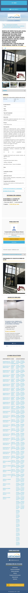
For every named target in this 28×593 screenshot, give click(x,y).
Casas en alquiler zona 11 (13, 385)
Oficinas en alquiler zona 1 (18, 457)
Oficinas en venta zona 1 (18, 507)
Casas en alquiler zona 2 (13, 371)
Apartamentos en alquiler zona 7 (6, 380)
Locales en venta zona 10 (18, 435)
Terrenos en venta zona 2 (22, 457)
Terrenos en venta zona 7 (22, 466)
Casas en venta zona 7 (13, 435)
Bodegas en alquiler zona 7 (22, 371)
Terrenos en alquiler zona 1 (22, 439)
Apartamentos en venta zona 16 (6, 457)
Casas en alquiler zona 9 (13, 376)
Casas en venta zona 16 (13, 471)
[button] (25, 51)
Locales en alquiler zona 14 (18, 407)
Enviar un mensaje (14, 239)
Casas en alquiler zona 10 (13, 380)
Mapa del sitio (15, 577)
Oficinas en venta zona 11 (18, 525)
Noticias (15, 573)
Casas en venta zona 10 (13, 444)
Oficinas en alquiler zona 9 (18, 475)
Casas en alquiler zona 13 (13, 389)
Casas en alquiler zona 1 (13, 367)
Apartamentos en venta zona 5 (6, 425)
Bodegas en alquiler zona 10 (22, 380)
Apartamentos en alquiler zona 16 (6, 407)
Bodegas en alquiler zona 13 (22, 394)
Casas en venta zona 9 (13, 439)
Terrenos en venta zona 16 (22, 498)
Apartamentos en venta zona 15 (6, 452)
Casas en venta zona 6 (13, 430)
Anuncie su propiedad (15, 569)
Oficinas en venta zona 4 (18, 512)
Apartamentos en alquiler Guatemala (7, 362)
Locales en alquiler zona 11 (18, 398)
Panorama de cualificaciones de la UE (12, 254)
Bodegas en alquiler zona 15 (22, 403)
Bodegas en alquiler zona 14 (22, 398)
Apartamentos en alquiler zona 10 (6, 385)
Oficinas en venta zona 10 (18, 521)
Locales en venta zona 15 (18, 448)
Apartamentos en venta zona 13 (6, 443)
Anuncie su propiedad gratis (16, 585)
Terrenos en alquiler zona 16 (22, 448)
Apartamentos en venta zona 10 (6, 434)
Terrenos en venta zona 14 (22, 489)
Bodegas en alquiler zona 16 (22, 407)
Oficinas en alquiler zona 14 (18, 493)
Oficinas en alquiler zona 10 (18, 480)
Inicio (4, 24)
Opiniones (15, 579)
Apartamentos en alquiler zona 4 (6, 371)
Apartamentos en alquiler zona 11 (6, 389)
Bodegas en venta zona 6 (22, 425)
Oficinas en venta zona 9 (18, 516)
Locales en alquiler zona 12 (18, 394)
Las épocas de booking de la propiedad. (12, 188)
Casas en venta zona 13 (13, 457)
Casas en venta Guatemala (13, 407)
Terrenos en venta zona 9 (22, 475)
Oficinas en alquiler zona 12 (18, 489)
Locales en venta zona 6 (18, 425)
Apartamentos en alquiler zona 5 (6, 375)
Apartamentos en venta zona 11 (6, 439)
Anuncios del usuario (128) (14, 236)
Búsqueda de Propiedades (11, 24)
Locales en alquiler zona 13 (18, 403)
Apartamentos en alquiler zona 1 (6, 366)
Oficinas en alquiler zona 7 (18, 471)
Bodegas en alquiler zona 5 (22, 367)
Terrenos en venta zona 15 (22, 493)
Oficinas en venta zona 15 (18, 539)
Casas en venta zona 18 (13, 475)
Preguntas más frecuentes (15, 575)
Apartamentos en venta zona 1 (6, 412)
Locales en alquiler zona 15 (18, 412)
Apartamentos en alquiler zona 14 (6, 398)
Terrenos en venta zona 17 (22, 502)
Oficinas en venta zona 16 (18, 543)
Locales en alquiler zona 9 (18, 385)
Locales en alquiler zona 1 (18, 362)
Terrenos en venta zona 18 (22, 507)
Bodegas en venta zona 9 (22, 430)
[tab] (14, 90)
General (5, 90)
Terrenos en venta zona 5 (22, 462)
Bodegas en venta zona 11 (22, 435)
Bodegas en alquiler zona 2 (22, 362)
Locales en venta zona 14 (18, 444)
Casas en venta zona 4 (13, 421)
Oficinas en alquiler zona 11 (18, 484)
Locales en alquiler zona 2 (18, 367)
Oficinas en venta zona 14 (18, 534)
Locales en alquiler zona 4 (18, 371)
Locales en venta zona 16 (18, 453)
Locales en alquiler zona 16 (18, 416)
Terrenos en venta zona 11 (22, 484)
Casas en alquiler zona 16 (13, 403)
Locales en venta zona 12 (18, 439)
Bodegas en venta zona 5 (22, 421)
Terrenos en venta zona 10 (22, 480)
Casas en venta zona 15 (13, 466)
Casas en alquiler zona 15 (13, 398)
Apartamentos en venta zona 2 (6, 416)
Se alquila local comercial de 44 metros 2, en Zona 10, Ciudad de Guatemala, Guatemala (13, 322)
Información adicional (9, 191)
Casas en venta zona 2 (13, 416)
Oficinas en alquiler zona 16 (18, 502)
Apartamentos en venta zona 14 (6, 448)
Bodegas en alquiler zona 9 (22, 376)
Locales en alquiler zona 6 (18, 376)
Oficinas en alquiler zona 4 (18, 462)
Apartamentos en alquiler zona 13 (6, 394)
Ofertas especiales (15, 571)
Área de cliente (14, 9)
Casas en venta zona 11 (13, 448)
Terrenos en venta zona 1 (22, 453)
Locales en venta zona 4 (18, 421)
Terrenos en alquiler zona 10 (22, 444)
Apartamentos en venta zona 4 (6, 421)
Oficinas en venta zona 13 (18, 530)
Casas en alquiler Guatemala (13, 362)
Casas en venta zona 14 (13, 462)
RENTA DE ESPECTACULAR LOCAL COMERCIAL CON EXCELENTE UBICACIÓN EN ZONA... (13, 26)
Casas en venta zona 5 (13, 425)
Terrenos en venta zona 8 (22, 471)
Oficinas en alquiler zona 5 (18, 466)
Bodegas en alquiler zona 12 (22, 389)
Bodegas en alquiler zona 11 (22, 385)
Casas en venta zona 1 (13, 412)
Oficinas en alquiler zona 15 (18, 498)
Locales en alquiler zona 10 (18, 389)
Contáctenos (15, 567)
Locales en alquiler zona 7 (18, 380)
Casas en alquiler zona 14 (13, 394)
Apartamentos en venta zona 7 (6, 430)
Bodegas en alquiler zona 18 (22, 416)
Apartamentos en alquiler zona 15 (6, 403)
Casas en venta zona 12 (13, 453)
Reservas (14, 242)
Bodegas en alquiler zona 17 (22, 412)
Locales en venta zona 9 (18, 430)
